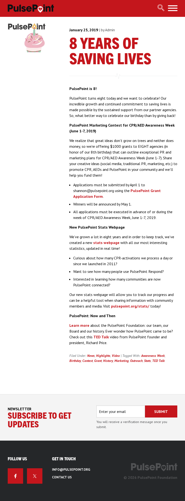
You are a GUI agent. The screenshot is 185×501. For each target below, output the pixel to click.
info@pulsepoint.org (71, 469)
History (108, 361)
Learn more (79, 325)
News (91, 355)
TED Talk (101, 336)
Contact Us (62, 477)
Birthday (75, 361)
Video (116, 355)
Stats (147, 361)
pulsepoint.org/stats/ (130, 306)
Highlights (103, 355)
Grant (98, 361)
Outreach (136, 361)
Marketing (121, 361)
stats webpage (106, 242)
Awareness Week (153, 355)
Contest (87, 361)
